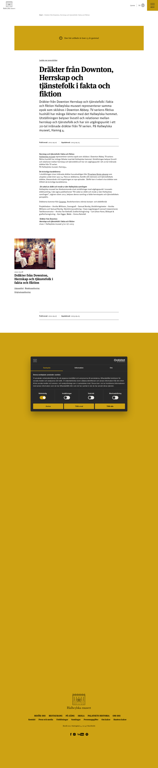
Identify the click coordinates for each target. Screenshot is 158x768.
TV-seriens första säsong (98, 174)
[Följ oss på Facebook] (70, 734)
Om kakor (105, 719)
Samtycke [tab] (47, 368)
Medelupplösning (32, 288)
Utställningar (62, 719)
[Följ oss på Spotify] (87, 734)
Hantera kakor (120, 719)
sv (139, 5)
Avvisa (48, 406)
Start (41, 15)
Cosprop (62, 201)
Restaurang (55, 715)
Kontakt (31, 719)
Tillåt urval (79, 406)
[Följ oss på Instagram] (74, 734)
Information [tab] (79, 368)
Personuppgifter (91, 719)
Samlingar (76, 719)
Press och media (46, 719)
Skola (81, 715)
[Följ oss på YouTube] (80, 734)
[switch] (67, 397)
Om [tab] (111, 368)
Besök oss (40, 715)
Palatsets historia (98, 715)
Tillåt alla (110, 406)
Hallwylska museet (47, 156)
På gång (70, 715)
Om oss (116, 715)
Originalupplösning (22, 292)
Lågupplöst (19, 288)
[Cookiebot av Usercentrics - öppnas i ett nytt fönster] (115, 360)
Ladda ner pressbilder (48, 60)
